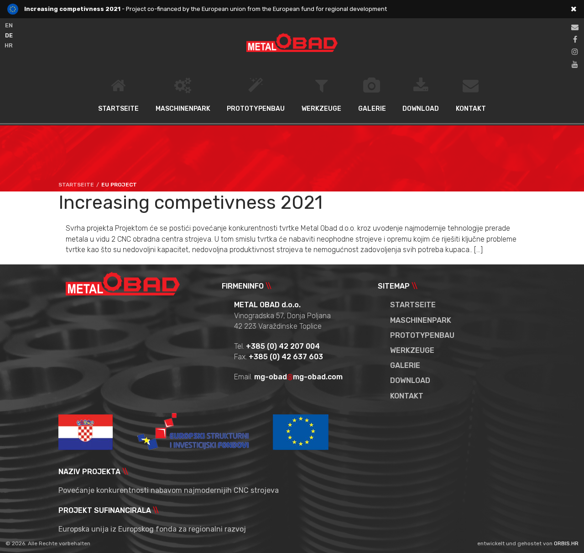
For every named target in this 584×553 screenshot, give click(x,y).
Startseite (118, 108)
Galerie (372, 108)
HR (9, 45)
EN (9, 25)
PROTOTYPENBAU (256, 108)
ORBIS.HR (566, 543)
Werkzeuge (321, 108)
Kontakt (471, 108)
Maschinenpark (183, 108)
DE (9, 35)
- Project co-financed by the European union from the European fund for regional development (205, 8)
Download (420, 108)
